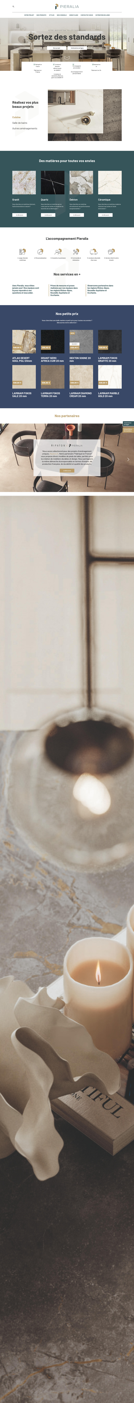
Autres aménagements (24, 128)
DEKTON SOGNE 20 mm (80, 359)
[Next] (128, 460)
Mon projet (56, 48)
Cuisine (16, 117)
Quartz (44, 199)
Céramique (104, 199)
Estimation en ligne (128, 423)
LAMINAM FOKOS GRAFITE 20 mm (107, 359)
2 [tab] (68, 486)
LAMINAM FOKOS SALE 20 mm (21, 395)
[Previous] (5, 460)
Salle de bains (19, 122)
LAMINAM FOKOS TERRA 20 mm (50, 395)
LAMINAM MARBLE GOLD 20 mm (108, 395)
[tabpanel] (67, 458)
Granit (15, 199)
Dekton (74, 199)
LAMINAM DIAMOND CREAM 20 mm (81, 395)
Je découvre (19, 215)
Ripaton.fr (54, 453)
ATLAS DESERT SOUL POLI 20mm (22, 359)
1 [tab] (65, 486)
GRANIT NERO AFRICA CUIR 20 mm (52, 359)
